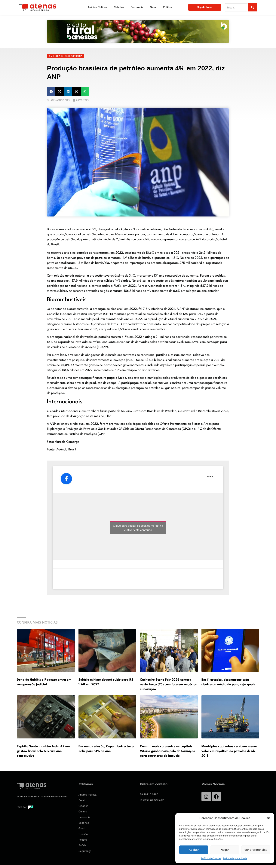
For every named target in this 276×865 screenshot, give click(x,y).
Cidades (119, 7)
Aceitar (194, 849)
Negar (225, 849)
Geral (153, 7)
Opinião (83, 834)
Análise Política (97, 7)
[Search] (252, 7)
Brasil (81, 800)
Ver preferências (255, 849)
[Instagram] (206, 796)
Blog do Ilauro (204, 7)
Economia (137, 7)
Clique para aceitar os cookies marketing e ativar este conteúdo (138, 528)
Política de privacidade (235, 858)
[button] (268, 818)
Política (168, 7)
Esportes (83, 822)
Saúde (82, 845)
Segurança (84, 850)
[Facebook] (216, 796)
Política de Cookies (211, 858)
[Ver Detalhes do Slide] (138, 31)
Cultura (82, 811)
